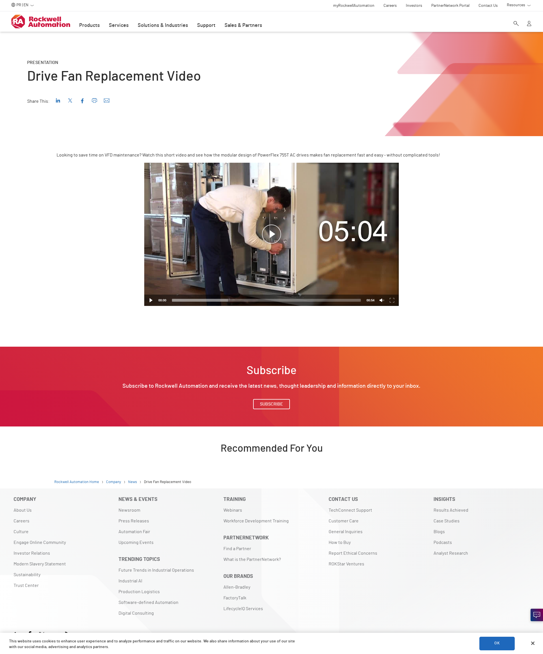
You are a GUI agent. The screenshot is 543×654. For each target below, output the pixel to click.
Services (119, 25)
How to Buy (340, 542)
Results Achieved (451, 510)
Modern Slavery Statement (40, 564)
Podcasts (443, 542)
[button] (271, 234)
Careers (21, 521)
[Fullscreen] (392, 300)
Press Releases (133, 521)
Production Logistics (139, 591)
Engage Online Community (40, 542)
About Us (23, 510)
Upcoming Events (136, 542)
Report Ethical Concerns (353, 553)
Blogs (439, 531)
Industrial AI (130, 581)
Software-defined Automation (148, 602)
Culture (21, 531)
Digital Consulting (136, 613)
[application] (271, 234)
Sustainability (27, 574)
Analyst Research (451, 553)
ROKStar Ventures (346, 564)
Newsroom (129, 510)
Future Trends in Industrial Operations (156, 570)
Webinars (232, 510)
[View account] (529, 24)
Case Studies (447, 521)
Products (89, 25)
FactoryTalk (234, 598)
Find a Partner (237, 548)
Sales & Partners (243, 25)
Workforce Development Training (256, 521)
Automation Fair (134, 531)
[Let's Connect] (537, 615)
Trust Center (26, 585)
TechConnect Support (350, 510)
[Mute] (382, 300)
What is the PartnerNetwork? (252, 559)
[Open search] (516, 24)
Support (206, 25)
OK (496, 643)
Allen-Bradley (236, 587)
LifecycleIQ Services (243, 608)
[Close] (533, 643)
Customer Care (344, 521)
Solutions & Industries (163, 25)
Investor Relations (32, 553)
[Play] (151, 300)
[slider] (266, 300)
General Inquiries (346, 531)
